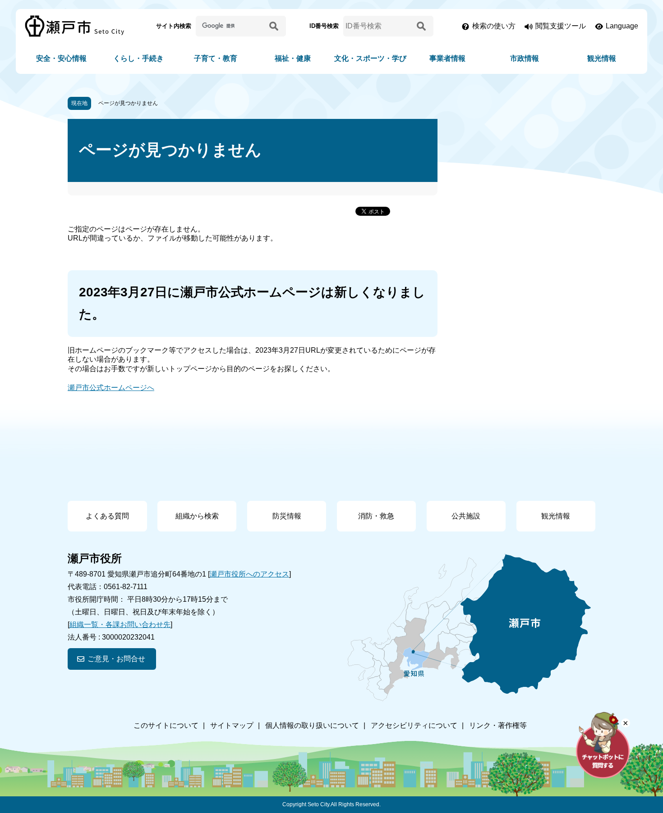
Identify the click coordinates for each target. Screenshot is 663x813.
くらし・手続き (138, 58)
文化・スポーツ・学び (370, 58)
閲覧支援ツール (560, 26)
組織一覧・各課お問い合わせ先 (119, 624)
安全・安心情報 (61, 58)
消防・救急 (376, 516)
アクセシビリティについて (414, 725)
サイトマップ (231, 725)
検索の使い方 (494, 26)
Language (622, 26)
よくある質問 (107, 516)
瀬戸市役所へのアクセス (249, 574)
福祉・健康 (293, 58)
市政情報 (524, 58)
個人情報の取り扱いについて (312, 725)
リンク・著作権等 (498, 725)
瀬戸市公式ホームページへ (111, 387)
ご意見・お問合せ (116, 659)
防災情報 (286, 516)
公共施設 (465, 516)
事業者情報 (447, 58)
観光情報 (601, 58)
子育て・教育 (215, 58)
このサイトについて (166, 725)
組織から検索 (197, 516)
